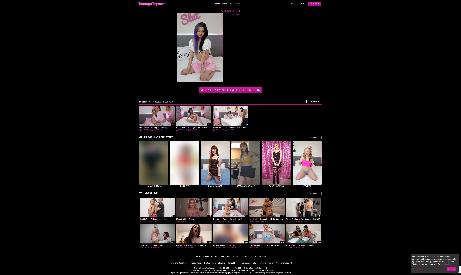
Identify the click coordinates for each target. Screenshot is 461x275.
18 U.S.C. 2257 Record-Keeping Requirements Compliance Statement (267, 273)
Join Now (314, 4)
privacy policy (445, 264)
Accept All (451, 269)
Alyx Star (181, 247)
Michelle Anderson (230, 247)
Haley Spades (155, 247)
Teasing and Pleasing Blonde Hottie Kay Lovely (231, 219)
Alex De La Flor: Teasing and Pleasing (153, 128)
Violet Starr (301, 247)
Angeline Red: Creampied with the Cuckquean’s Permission (271, 219)
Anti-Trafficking (218, 263)
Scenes (217, 4)
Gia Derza (154, 221)
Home (197, 256)
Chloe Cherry (182, 221)
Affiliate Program (267, 263)
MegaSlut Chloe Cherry (185, 219)
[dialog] (435, 263)
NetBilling (269, 270)
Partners (262, 256)
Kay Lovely (218, 221)
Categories (235, 4)
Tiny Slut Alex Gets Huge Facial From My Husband (195, 128)
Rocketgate (260, 270)
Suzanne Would (158, 130)
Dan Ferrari (193, 130)
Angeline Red (255, 221)
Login (301, 4)
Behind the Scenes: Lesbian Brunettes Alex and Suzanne (234, 128)
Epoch (253, 270)
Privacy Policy (196, 263)
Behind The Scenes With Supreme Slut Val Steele (305, 219)
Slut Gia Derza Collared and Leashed (153, 219)
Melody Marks (265, 247)
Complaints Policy (249, 263)
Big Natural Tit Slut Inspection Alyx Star (191, 245)
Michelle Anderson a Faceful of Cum (227, 245)
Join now (252, 256)
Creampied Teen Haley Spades (151, 245)
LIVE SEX (236, 256)
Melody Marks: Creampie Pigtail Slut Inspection (267, 245)
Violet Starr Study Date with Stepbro (300, 245)
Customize (416, 269)
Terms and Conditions (178, 263)
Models (225, 4)
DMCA (207, 263)
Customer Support (284, 263)
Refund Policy (234, 263)
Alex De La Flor (230, 90)
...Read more (235, 15)
